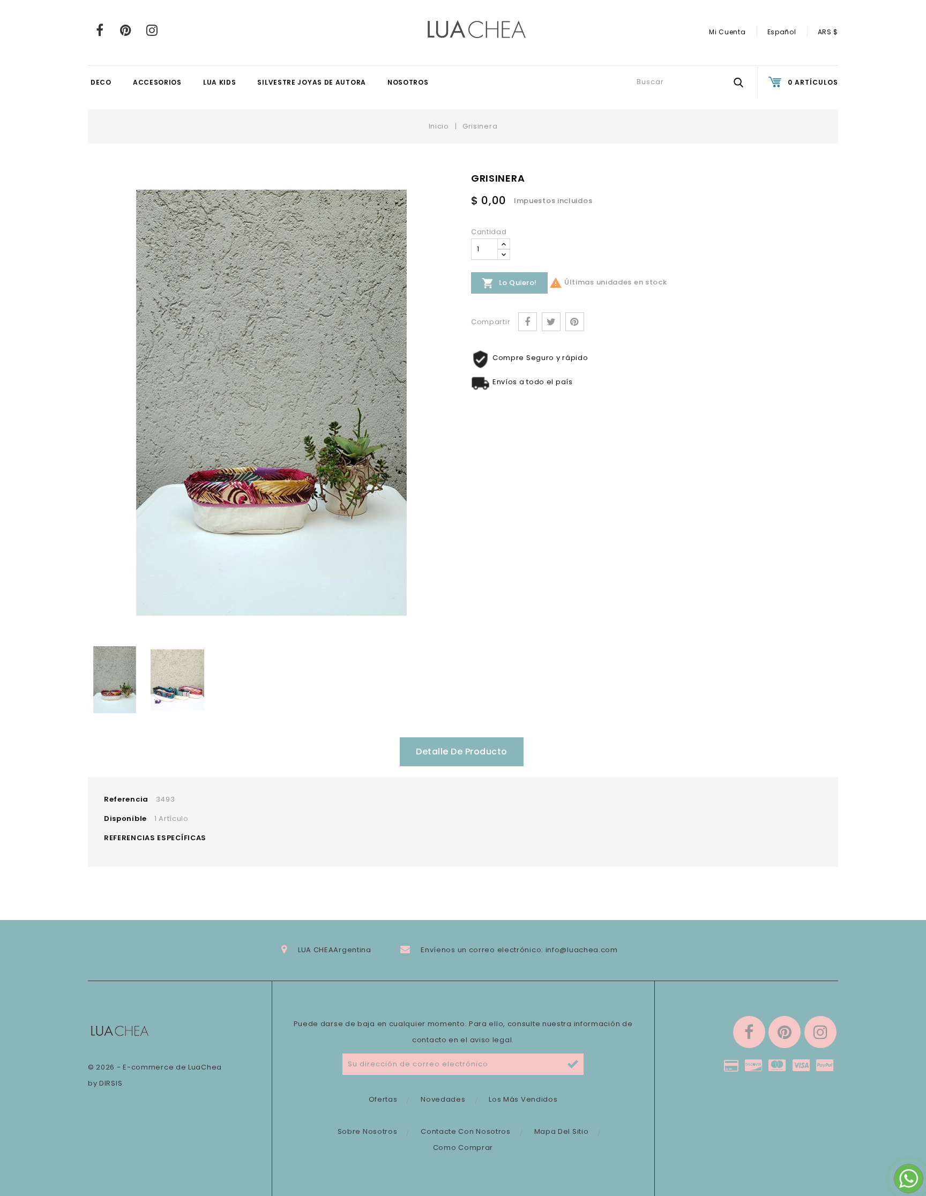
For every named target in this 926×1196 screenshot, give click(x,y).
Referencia (126, 799)
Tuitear (551, 321)
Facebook (100, 30)
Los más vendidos (523, 1099)
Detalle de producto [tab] (461, 751)
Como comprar (463, 1147)
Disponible (125, 818)
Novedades (443, 1099)
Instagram (152, 30)
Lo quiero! (509, 283)
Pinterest (126, 30)
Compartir (527, 321)
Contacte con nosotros (466, 1131)
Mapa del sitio (561, 1131)
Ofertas (383, 1099)
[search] (738, 82)
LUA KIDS (219, 82)
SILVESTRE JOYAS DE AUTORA (311, 82)
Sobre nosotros (368, 1131)
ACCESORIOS (157, 82)
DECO (101, 82)
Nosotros (408, 82)
